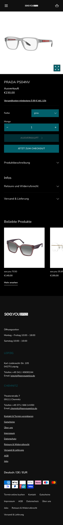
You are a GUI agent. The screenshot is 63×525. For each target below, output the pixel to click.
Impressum (9, 433)
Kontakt (32, 494)
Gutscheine (9, 421)
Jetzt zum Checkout (31, 148)
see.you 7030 (10, 271)
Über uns (8, 427)
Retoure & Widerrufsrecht (16, 444)
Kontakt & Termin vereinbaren (18, 416)
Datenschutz (10, 438)
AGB (6, 455)
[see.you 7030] (24, 248)
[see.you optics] (31, 5)
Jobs (6, 461)
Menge (7, 121)
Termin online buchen (14, 494)
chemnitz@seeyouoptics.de (23, 408)
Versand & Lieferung (14, 450)
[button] (6, 6)
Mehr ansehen (11, 282)
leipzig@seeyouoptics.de (23, 375)
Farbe (7, 113)
